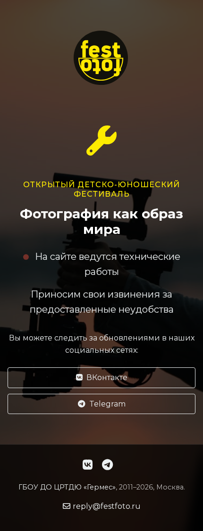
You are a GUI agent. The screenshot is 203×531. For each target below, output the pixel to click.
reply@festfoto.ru (107, 506)
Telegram (107, 403)
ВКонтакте (106, 377)
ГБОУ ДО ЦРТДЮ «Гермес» (67, 487)
